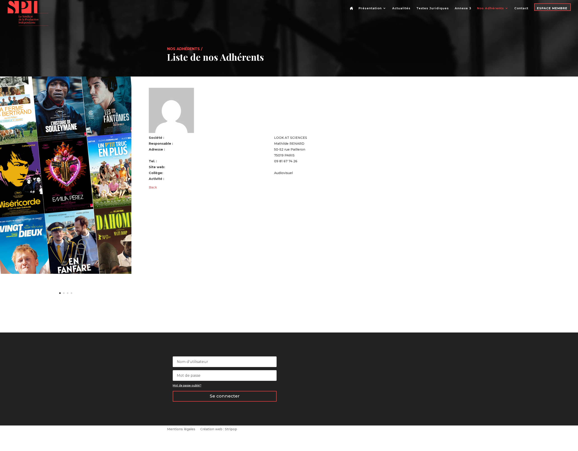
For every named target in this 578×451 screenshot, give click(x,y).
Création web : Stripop (218, 429)
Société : (156, 138)
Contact (521, 8)
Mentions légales (181, 429)
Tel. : (153, 161)
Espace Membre (552, 8)
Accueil (352, 12)
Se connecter (225, 396)
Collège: (156, 173)
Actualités (401, 8)
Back (153, 187)
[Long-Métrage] (65, 273)
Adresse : (157, 149)
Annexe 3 (463, 8)
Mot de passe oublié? (187, 385)
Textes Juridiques (432, 8)
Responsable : (161, 144)
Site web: (157, 167)
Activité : (156, 179)
